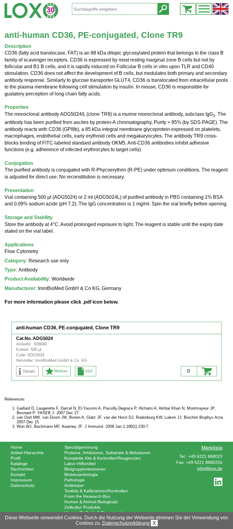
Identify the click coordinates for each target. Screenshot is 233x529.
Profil (15, 458)
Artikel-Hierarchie (27, 452)
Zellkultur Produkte (82, 507)
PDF (89, 371)
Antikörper (74, 485)
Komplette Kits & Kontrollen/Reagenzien (102, 458)
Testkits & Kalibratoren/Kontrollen (96, 490)
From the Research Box (87, 496)
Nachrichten (22, 469)
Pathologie (74, 479)
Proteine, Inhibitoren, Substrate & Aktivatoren (107, 452)
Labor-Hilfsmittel (80, 463)
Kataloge (19, 463)
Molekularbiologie (81, 474)
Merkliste (211, 448)
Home (16, 447)
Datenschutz (23, 485)
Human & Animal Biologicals (91, 501)
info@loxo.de (209, 468)
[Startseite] (38, 10)
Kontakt (18, 474)
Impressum (21, 479)
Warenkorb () (188, 9)
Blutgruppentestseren (85, 469)
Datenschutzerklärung (126, 523)
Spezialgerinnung (81, 447)
